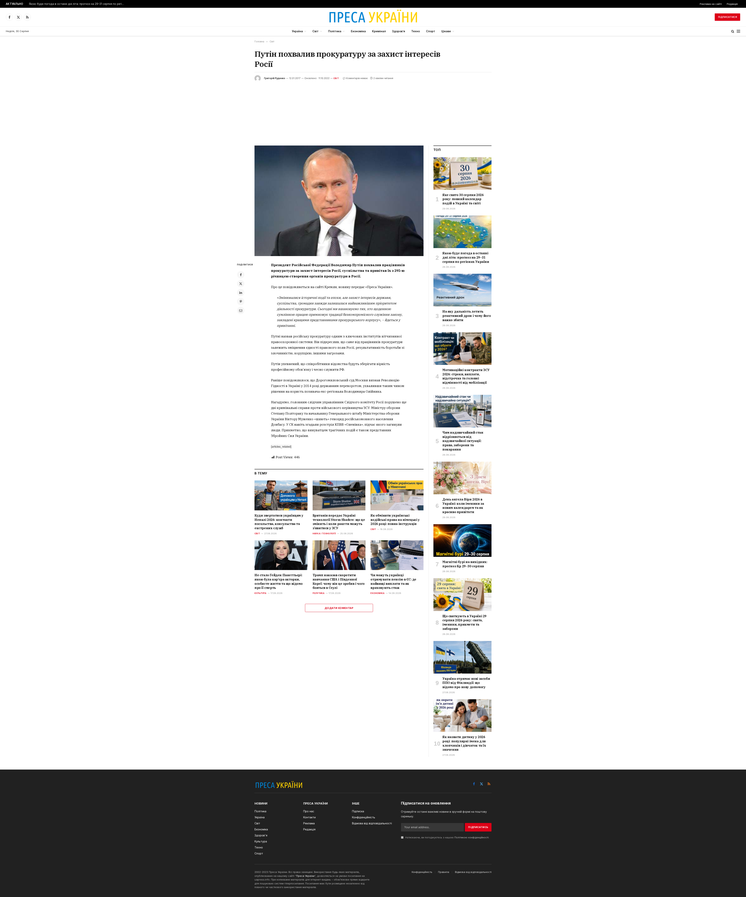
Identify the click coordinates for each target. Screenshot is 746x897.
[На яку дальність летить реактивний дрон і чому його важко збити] (462, 290)
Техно (415, 31)
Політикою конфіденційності (471, 837)
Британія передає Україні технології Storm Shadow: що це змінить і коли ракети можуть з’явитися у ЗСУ (339, 521)
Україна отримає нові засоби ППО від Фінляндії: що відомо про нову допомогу (466, 683)
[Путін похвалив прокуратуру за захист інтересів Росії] (339, 201)
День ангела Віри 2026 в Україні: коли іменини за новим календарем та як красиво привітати (463, 505)
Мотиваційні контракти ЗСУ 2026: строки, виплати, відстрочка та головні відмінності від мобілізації (466, 376)
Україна (297, 31)
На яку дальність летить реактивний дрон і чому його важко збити (466, 315)
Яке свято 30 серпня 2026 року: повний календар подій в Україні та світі (463, 199)
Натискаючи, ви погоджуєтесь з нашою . (446, 837)
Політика (334, 31)
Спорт (430, 31)
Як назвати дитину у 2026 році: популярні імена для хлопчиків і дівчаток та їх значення (464, 743)
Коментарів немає (357, 78)
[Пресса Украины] (373, 17)
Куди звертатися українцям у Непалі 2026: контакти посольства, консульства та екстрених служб (278, 521)
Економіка (358, 31)
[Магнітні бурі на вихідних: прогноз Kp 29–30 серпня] (462, 540)
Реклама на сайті (711, 3)
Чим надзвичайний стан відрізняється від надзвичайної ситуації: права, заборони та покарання (462, 441)
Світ (315, 31)
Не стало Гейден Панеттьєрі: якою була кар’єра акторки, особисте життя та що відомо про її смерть (278, 581)
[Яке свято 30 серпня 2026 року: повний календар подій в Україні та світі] (462, 173)
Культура (260, 593)
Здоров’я (398, 31)
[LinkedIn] (240, 292)
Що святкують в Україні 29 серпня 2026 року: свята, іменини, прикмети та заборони (464, 622)
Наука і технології (324, 533)
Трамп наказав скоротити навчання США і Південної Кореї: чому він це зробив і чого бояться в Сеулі (339, 581)
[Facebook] (240, 274)
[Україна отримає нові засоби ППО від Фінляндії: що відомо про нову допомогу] (462, 657)
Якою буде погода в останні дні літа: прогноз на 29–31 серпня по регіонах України (77, 3)
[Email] (240, 310)
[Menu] (738, 31)
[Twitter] (240, 283)
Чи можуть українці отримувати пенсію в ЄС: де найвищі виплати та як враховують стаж (393, 581)
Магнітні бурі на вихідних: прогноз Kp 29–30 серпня (464, 564)
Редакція (732, 3)
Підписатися (727, 17)
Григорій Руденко (274, 78)
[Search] (732, 31)
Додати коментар (339, 607)
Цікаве (446, 31)
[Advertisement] (373, 110)
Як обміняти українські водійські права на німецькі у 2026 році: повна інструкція (395, 519)
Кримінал (379, 31)
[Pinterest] (240, 301)
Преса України (305, 875)
